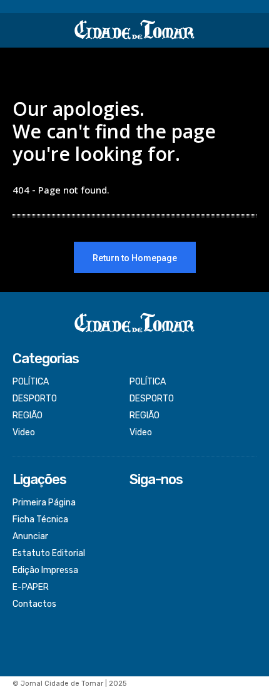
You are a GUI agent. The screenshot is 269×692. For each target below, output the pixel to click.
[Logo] (134, 30)
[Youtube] (137, 553)
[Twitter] (137, 537)
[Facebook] (137, 503)
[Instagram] (137, 520)
